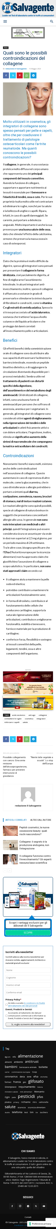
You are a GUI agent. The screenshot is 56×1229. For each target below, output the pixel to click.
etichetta (43, 1077)
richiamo (25, 1101)
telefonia (17, 1112)
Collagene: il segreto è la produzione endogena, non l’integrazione (34, 845)
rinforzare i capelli (11, 722)
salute (25, 722)
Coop (34, 1072)
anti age (32, 715)
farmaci (8, 1082)
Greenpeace (10, 1086)
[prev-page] (5, 870)
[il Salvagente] (28, 9)
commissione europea (20, 1072)
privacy (16, 1102)
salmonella (43, 1102)
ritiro (35, 1102)
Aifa (14, 1057)
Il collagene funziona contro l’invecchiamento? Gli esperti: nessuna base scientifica (35, 859)
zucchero (44, 1112)
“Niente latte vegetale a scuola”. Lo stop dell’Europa (41, 760)
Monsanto (39, 1091)
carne (7, 1072)
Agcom (7, 1057)
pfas (40, 1096)
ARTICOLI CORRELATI (16, 820)
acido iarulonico (18, 715)
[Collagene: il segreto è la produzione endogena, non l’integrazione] (10, 845)
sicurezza (22, 1107)
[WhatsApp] (27, 75)
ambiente (18, 1061)
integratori (41, 719)
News (6, 48)
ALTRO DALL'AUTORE (40, 820)
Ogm (7, 1097)
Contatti (28, 1217)
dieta (22, 1076)
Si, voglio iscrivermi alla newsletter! (28, 1024)
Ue (37, 1112)
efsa (35, 1076)
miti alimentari (26, 1092)
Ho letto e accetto (26, 1004)
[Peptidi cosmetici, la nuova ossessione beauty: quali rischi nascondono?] (10, 831)
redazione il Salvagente (16, 69)
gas (24, 1082)
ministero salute (11, 1092)
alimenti (8, 1062)
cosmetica (29, 719)
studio (7, 1112)
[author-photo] (28, 801)
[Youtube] (44, 1206)
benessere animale (28, 1067)
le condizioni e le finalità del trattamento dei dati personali (26, 1004)
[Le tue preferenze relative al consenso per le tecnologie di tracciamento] (40, 1224)
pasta (14, 1097)
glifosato (36, 1081)
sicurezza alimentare (36, 1107)
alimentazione (30, 1056)
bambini (11, 1066)
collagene (43, 715)
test (26, 1112)
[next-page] (9, 870)
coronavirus (11, 1076)
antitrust (32, 1061)
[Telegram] (33, 75)
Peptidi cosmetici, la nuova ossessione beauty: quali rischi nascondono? (34, 831)
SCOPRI (28, 932)
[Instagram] (20, 1206)
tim (31, 1112)
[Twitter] (13, 75)
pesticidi (26, 1096)
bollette (43, 1067)
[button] (5, 22)
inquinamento (27, 1086)
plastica (8, 1102)
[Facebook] (6, 75)
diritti (29, 1076)
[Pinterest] (20, 75)
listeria (40, 1087)
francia (17, 1082)
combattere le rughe (13, 719)
